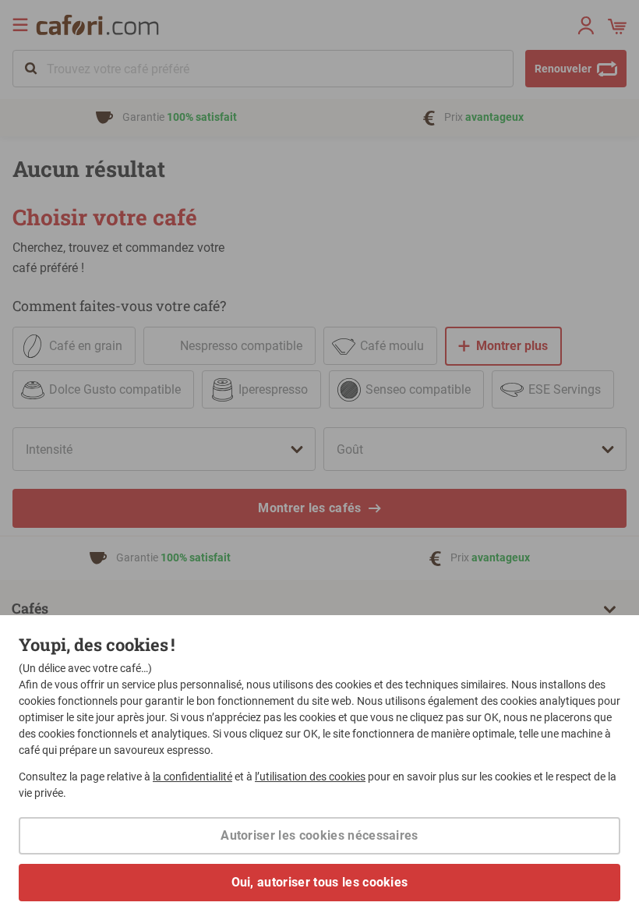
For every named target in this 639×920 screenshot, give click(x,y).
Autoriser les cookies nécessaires (319, 835)
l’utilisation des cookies (310, 776)
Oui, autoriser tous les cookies (319, 882)
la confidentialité (192, 776)
